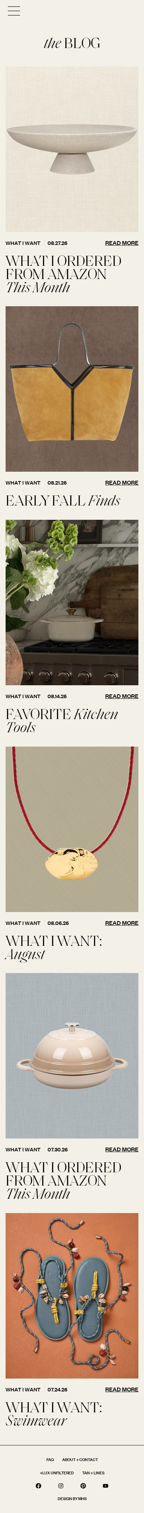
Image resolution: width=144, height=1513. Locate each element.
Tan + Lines (93, 1472)
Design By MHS (72, 1498)
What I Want (23, 243)
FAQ (50, 1459)
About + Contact (80, 1459)
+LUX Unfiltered (57, 1472)
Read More (121, 242)
